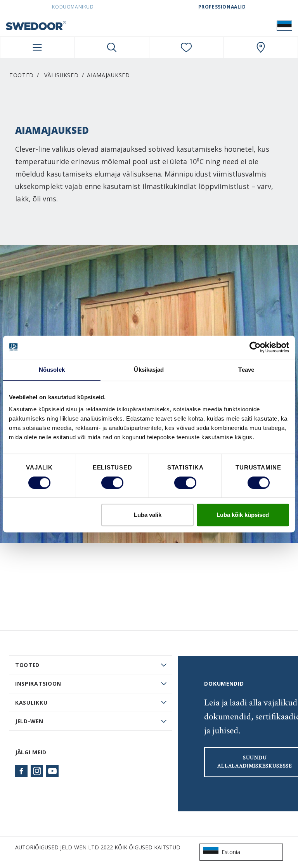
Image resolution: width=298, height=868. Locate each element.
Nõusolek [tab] (52, 369)
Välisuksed (61, 75)
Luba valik (147, 514)
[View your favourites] (186, 47)
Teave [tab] (246, 369)
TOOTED (27, 665)
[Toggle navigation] (37, 47)
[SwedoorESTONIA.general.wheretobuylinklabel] (260, 47)
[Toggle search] (111, 47)
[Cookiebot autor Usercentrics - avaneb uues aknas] (255, 347)
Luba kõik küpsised (243, 514)
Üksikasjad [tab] (149, 369)
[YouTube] (52, 771)
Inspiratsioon (38, 683)
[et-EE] (284, 25)
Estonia (231, 852)
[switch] (112, 482)
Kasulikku (31, 702)
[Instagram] (37, 771)
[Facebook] (21, 771)
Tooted (21, 75)
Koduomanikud (73, 6)
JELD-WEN (29, 721)
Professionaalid (222, 6)
